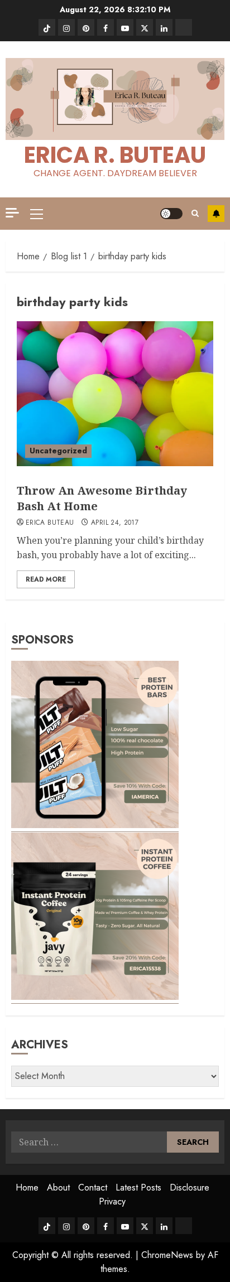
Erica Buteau (50, 523)
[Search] (195, 213)
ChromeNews (167, 1255)
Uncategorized (58, 450)
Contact (92, 1187)
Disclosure (189, 1187)
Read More (46, 579)
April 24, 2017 (114, 523)
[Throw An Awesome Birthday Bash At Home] (115, 393)
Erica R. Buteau (115, 155)
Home (27, 1187)
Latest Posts (138, 1187)
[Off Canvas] (12, 212)
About (58, 1187)
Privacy (112, 1201)
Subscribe (216, 213)
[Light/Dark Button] (171, 213)
